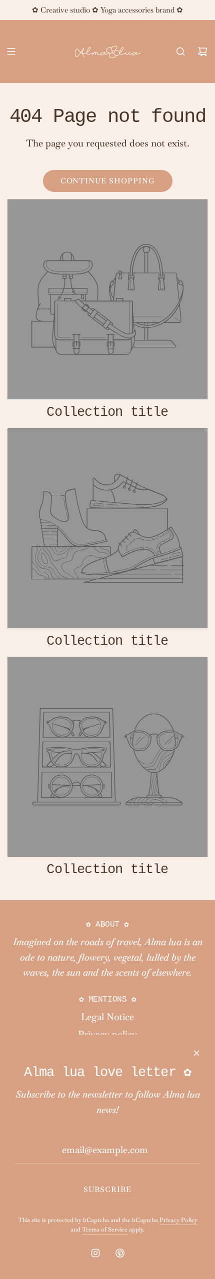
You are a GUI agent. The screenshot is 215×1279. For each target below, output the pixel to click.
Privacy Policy (179, 1220)
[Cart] (203, 51)
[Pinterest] (120, 1253)
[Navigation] (11, 51)
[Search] (181, 51)
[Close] (197, 1053)
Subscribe (108, 1189)
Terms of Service (105, 1230)
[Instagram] (95, 1253)
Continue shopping (107, 180)
